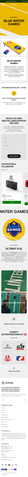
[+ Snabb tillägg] (20, 191)
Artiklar (2, 412)
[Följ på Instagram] (6, 465)
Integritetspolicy (4, 426)
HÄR (19, 102)
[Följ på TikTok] (13, 465)
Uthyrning (3, 410)
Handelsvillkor (4, 424)
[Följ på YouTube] (9, 465)
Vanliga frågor (4, 414)
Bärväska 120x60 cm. (7, 196)
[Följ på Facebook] (2, 465)
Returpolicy (3, 422)
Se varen (12, 202)
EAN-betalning (4, 417)
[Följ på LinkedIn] (16, 465)
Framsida (3, 407)
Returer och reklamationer (7, 419)
